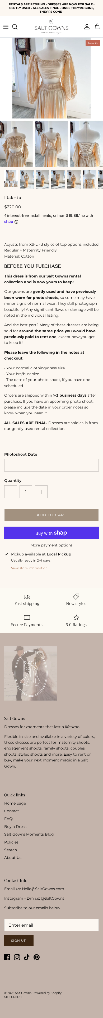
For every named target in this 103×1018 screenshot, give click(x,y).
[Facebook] (7, 957)
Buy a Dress (15, 826)
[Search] (17, 27)
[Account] (85, 27)
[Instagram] (17, 957)
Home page (15, 803)
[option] (51, 102)
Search (10, 849)
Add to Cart (51, 515)
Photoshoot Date (20, 454)
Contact (11, 811)
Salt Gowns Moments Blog (29, 834)
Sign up (19, 941)
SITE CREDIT (13, 997)
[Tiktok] (27, 957)
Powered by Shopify (47, 993)
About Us (12, 857)
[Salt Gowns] (51, 27)
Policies (11, 842)
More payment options (51, 545)
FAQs (9, 818)
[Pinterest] (37, 957)
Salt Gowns (23, 993)
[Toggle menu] (6, 27)
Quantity (12, 480)
